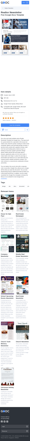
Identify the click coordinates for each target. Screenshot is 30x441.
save (7, 21)
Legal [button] (3, 426)
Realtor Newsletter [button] (9, 8)
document (21, 186)
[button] (27, 130)
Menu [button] (24, 2)
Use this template (15, 125)
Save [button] (6, 130)
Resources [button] (4, 431)
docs (15, 186)
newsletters (4, 178)
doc (10, 186)
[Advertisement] (15, 73)
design (4, 186)
